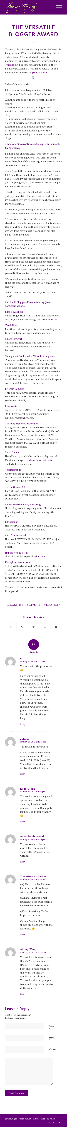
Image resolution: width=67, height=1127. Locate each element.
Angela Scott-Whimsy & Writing (23, 504)
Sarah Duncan (12, 452)
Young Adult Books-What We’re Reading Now (30, 356)
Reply (22, 724)
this (28, 477)
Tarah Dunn (11, 64)
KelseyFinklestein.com (17, 562)
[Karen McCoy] (28, 7)
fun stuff (53, 319)
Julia (19, 49)
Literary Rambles (14, 388)
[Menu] (57, 7)
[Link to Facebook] (59, 1122)
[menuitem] (57, 7)
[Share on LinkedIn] (44, 627)
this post (40, 556)
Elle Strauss (11, 521)
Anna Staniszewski (15, 535)
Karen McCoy (53, 605)
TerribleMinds (13, 469)
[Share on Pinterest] (33, 627)
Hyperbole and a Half (16, 552)
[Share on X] (22, 627)
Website (52, 1049)
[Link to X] (54, 1122)
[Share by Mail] (56, 627)
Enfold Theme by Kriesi (44, 1119)
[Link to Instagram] (48, 1122)
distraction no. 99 (15, 487)
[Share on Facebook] (10, 627)
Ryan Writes (12, 406)
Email (51, 1039)
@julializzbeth (39, 72)
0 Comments (33, 605)
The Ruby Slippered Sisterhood (22, 423)
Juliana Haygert (13, 338)
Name (51, 1027)
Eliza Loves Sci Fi (14, 311)
